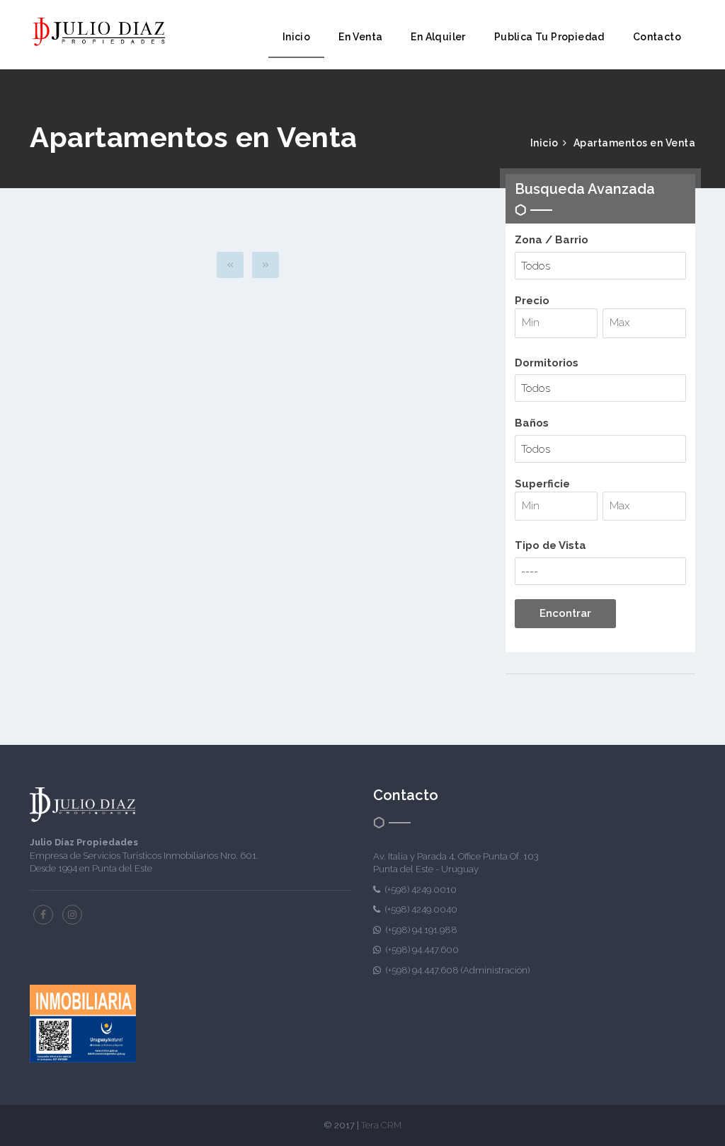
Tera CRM (381, 1125)
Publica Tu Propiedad (549, 36)
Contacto (657, 36)
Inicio (296, 36)
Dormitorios (546, 363)
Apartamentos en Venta (634, 143)
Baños (532, 423)
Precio (532, 300)
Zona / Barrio (551, 239)
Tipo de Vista (550, 545)
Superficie (542, 484)
